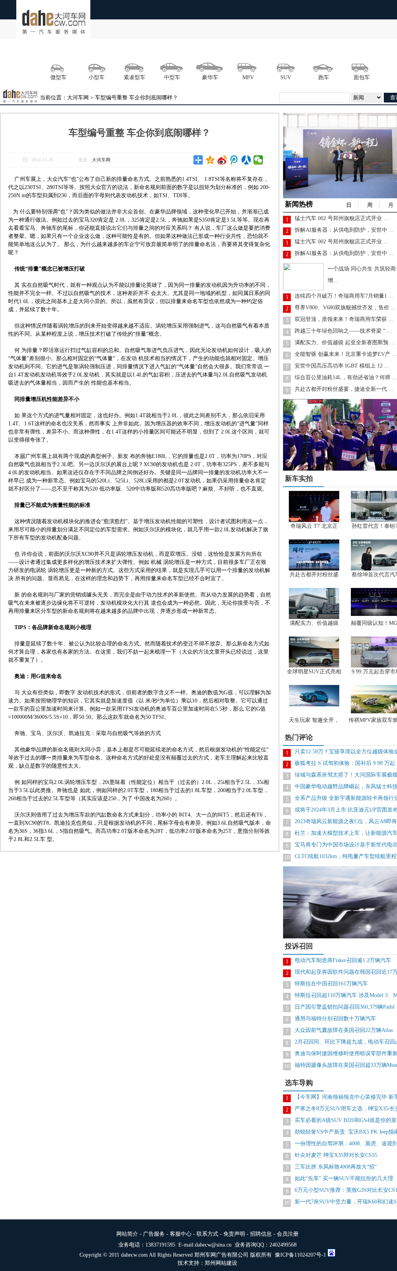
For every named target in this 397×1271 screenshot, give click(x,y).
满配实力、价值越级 (314, 623)
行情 (167, 52)
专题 (365, 52)
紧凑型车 (134, 77)
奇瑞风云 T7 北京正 (314, 526)
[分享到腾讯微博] (234, 160)
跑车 (323, 77)
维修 (309, 52)
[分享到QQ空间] (210, 160)
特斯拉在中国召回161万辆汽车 (331, 984)
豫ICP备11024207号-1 (300, 1255)
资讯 (54, 52)
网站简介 (127, 1234)
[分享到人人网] (246, 160)
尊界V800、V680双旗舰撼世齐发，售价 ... (345, 307)
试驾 (110, 52)
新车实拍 (299, 478)
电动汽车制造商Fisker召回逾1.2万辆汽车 (343, 960)
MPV (248, 77)
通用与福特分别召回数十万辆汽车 (335, 1018)
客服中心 (181, 1234)
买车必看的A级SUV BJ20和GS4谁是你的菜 (346, 1120)
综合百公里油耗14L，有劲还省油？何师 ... (346, 377)
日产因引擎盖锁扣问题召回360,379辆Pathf (345, 1007)
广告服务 (154, 1234)
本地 (82, 52)
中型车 (172, 77)
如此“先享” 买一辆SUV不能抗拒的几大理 (344, 1178)
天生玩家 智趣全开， (314, 720)
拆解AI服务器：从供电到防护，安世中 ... (344, 230)
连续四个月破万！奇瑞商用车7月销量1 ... (344, 296)
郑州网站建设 (221, 1263)
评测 (139, 52)
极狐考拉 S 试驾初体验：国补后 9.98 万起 (345, 763)
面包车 (362, 77)
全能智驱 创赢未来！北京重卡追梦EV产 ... (346, 354)
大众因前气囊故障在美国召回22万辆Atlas (344, 1030)
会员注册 (288, 1234)
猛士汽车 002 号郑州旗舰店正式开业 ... (341, 218)
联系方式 (207, 1234)
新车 (195, 52)
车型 (252, 52)
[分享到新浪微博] (222, 160)
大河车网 (101, 160)
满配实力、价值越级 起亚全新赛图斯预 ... (345, 342)
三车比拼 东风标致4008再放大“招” (336, 1167)
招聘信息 (261, 1234)
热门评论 (299, 737)
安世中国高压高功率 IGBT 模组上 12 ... (342, 366)
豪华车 (210, 77)
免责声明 (234, 1234)
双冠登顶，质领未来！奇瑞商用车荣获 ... (344, 319)
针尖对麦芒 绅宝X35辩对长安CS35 (336, 1155)
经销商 (280, 52)
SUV (285, 77)
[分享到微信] (258, 160)
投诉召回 (299, 946)
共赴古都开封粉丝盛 (314, 574)
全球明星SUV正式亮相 (314, 672)
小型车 (96, 77)
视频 (224, 52)
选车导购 (299, 1083)
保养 (337, 52)
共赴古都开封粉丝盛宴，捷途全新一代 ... (344, 389)
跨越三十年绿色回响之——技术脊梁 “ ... (343, 331)
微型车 (58, 77)
